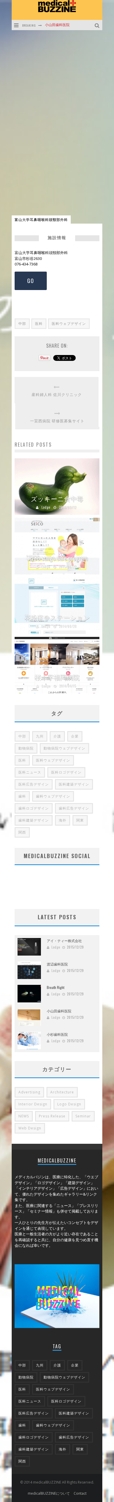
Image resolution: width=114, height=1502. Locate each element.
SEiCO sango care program (57, 558)
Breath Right (55, 987)
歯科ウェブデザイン (53, 796)
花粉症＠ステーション (57, 617)
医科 (39, 323)
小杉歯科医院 (55, 25)
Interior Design (32, 1104)
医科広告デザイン (33, 784)
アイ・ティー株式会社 (64, 940)
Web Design (29, 1128)
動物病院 (26, 748)
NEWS (23, 1116)
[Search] (97, 25)
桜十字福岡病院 (57, 677)
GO (30, 280)
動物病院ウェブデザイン (64, 748)
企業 (75, 736)
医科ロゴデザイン (66, 772)
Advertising (29, 1092)
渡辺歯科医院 (57, 963)
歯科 (22, 796)
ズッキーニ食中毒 (57, 498)
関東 (80, 820)
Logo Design (69, 1104)
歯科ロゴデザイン (33, 808)
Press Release (52, 1116)
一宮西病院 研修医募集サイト (57, 420)
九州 (40, 736)
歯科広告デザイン (74, 808)
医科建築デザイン (74, 784)
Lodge (46, 507)
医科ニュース (29, 772)
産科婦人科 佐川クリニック (57, 394)
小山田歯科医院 (59, 1010)
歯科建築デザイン (33, 820)
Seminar (83, 1116)
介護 (57, 736)
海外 (62, 820)
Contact (80, 1493)
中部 (22, 323)
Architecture (62, 1092)
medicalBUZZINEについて (49, 1493)
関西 (22, 832)
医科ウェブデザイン (69, 323)
